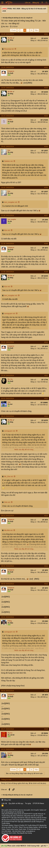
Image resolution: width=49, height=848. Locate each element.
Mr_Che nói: (8, 476)
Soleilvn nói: (8, 161)
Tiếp (35, 30)
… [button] (21, 30)
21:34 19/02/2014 (7, 243)
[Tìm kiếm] (46, 3)
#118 (46, 691)
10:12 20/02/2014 (7, 749)
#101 (46, 34)
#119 (46, 729)
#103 (46, 88)
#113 (46, 416)
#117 (46, 617)
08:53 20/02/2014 (7, 516)
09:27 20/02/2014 (7, 729)
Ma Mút (5, 26)
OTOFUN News (38, 803)
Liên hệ (4, 803)
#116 (46, 584)
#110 (46, 342)
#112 (46, 398)
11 (31, 30)
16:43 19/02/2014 (7, 187)
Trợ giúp (28, 803)
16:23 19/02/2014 (7, 116)
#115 (46, 566)
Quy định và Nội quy (16, 803)
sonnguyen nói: (9, 313)
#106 (46, 187)
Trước (14, 30)
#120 (46, 749)
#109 (46, 272)
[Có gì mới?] (42, 3)
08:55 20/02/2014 (7, 566)
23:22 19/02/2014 (7, 342)
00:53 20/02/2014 (7, 398)
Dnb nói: (7, 502)
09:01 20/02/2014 (7, 617)
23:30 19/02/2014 (7, 375)
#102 (46, 67)
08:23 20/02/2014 (7, 416)
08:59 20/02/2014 (7, 584)
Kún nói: (7, 230)
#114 (46, 516)
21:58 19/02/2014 (7, 272)
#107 (46, 215)
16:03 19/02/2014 (7, 88)
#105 (46, 146)
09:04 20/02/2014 (7, 691)
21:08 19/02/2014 (7, 215)
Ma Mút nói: (8, 530)
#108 (46, 243)
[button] (2, 2)
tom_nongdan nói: (10, 202)
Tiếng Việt (7, 800)
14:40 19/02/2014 (7, 34)
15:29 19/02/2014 (7, 67)
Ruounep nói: (9, 49)
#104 (46, 116)
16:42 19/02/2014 (7, 146)
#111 (46, 375)
